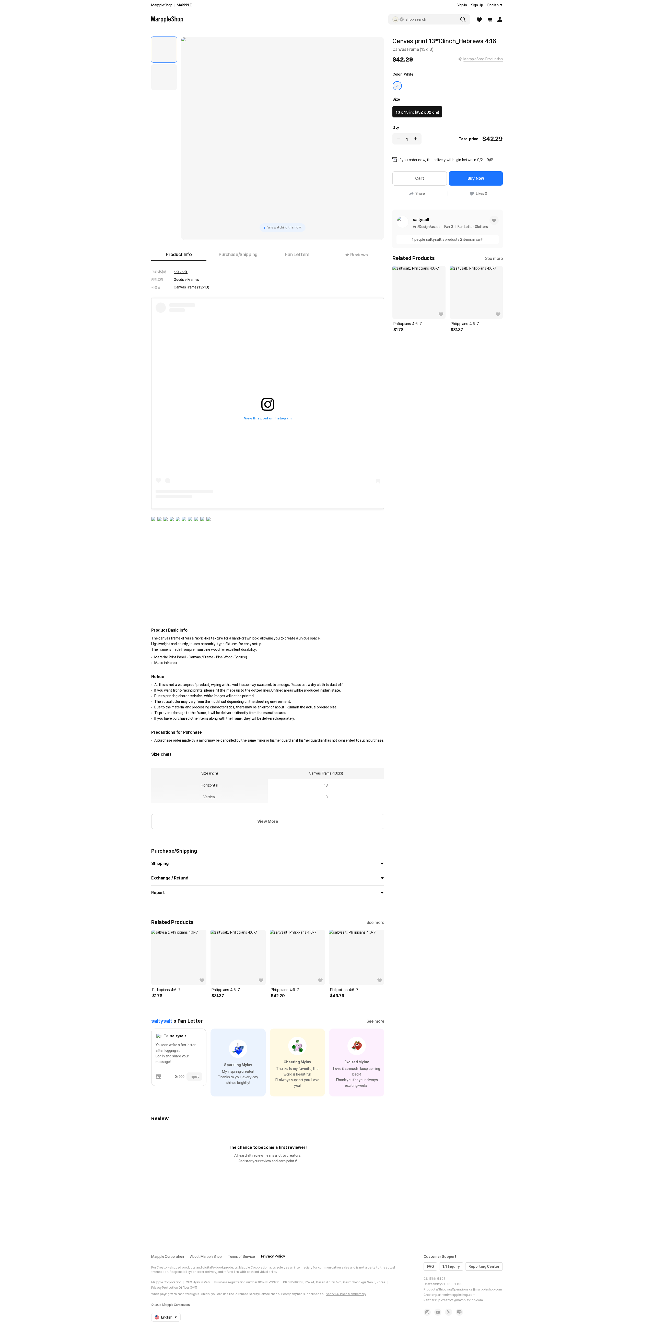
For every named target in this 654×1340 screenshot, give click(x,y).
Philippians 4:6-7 (166, 989)
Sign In (462, 5)
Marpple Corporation (167, 1256)
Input (194, 1077)
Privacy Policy (273, 1256)
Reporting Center (484, 1266)
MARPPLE (184, 5)
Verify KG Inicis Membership (346, 1294)
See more (375, 922)
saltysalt (181, 272)
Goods (179, 279)
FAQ (430, 1266)
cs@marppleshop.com (485, 1289)
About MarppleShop (206, 1256)
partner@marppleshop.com (455, 1295)
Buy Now (476, 178)
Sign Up (477, 5)
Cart (419, 178)
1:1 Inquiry (451, 1266)
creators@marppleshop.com (462, 1300)
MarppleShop (161, 5)
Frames (193, 279)
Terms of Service (241, 1256)
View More (267, 821)
